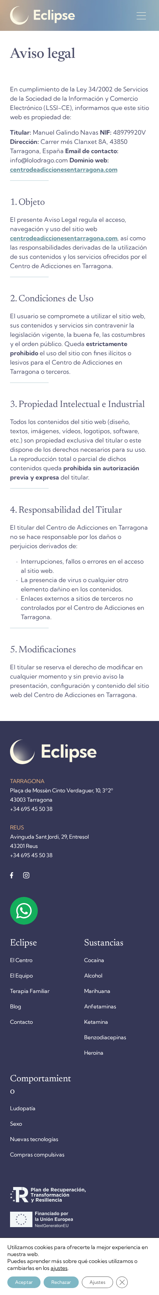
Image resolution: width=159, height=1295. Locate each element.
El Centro (21, 960)
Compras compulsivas (37, 1154)
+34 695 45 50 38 (31, 808)
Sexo (16, 1123)
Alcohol (93, 975)
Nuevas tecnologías (34, 1139)
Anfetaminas (100, 1006)
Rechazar (61, 1282)
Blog (15, 1006)
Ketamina (96, 1021)
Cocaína (94, 960)
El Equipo (21, 975)
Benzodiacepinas (105, 1037)
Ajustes (97, 1282)
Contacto (21, 1021)
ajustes (59, 1268)
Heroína (93, 1052)
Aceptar (24, 1282)
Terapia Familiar (29, 991)
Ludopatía (23, 1108)
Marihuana (97, 991)
